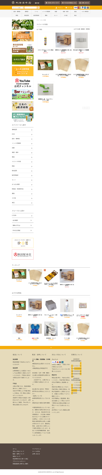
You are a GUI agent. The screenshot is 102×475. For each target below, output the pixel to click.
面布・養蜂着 (17, 11)
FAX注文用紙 (16, 230)
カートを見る (36, 451)
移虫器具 (26, 15)
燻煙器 (26, 11)
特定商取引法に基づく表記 (20, 458)
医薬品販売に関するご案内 (20, 463)
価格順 (83, 29)
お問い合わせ (36, 453)
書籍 (46, 15)
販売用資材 (36, 15)
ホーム (38, 20)
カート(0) (70, 7)
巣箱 (75, 11)
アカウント (60, 7)
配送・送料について (18, 453)
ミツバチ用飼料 (46, 11)
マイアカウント (36, 449)
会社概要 (15, 220)
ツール (36, 11)
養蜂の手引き (16, 225)
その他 (65, 15)
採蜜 (56, 11)
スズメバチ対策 (43, 20)
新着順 (88, 29)
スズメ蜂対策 (85, 11)
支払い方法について (18, 451)
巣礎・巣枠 (65, 11)
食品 (75, 15)
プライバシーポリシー (19, 461)
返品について (16, 456)
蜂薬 (17, 15)
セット (56, 15)
